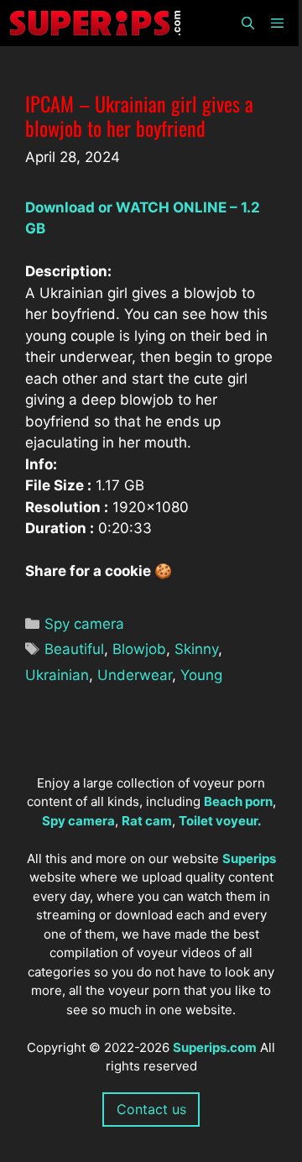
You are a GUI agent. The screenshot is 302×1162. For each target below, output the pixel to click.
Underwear (134, 675)
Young (201, 675)
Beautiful (74, 649)
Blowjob (139, 649)
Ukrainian (57, 675)
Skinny (196, 649)
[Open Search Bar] (247, 23)
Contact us (151, 1109)
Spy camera (84, 623)
